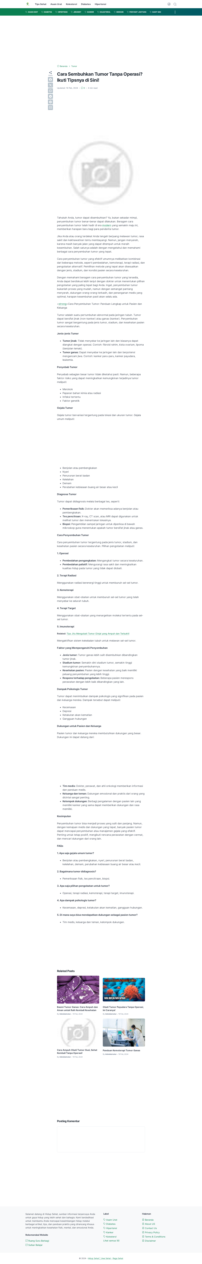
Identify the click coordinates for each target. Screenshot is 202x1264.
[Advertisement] (101, 40)
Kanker (109, 1232)
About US (149, 1224)
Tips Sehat (40, 4)
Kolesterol (71, 4)
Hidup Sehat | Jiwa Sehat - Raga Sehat (105, 1258)
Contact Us (150, 1228)
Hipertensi (100, 4)
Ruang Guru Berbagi (38, 1240)
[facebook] (50, 79)
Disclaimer (150, 1240)
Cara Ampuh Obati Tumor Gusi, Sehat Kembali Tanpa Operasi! (77, 1051)
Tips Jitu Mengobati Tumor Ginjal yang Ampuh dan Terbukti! (98, 633)
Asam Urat (56, 4)
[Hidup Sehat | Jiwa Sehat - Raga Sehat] (27, 4)
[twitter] (50, 85)
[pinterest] (50, 101)
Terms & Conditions (154, 1236)
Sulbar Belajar (35, 1245)
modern (106, 225)
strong (62, 303)
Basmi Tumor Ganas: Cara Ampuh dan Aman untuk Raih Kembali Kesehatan (77, 1008)
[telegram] (50, 96)
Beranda (148, 1219)
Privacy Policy (152, 1232)
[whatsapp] (50, 90)
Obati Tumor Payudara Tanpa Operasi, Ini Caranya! (123, 1008)
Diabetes (86, 4)
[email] (50, 107)
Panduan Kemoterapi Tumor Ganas (121, 1050)
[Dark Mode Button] (169, 4)
